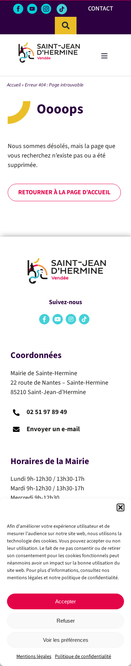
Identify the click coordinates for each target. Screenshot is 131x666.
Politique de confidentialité (83, 656)
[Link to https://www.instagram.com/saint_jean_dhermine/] (71, 319)
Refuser (66, 621)
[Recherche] (66, 25)
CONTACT (100, 8)
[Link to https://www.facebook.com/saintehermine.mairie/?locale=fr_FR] (44, 319)
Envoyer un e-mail (53, 429)
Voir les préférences (65, 640)
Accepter (65, 601)
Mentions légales (33, 656)
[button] (120, 507)
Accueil (14, 85)
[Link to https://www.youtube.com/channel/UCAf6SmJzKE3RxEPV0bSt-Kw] (57, 319)
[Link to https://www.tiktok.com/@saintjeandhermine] (62, 9)
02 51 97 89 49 (47, 412)
